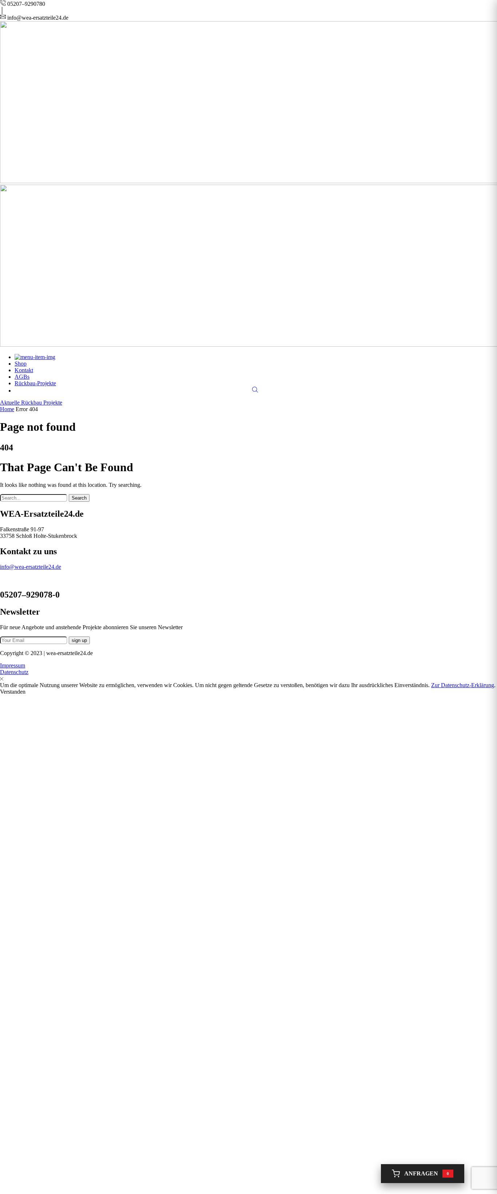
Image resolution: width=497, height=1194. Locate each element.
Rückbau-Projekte (35, 383)
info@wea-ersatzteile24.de (30, 567)
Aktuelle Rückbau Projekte (31, 402)
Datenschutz (14, 672)
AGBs (22, 377)
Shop (21, 363)
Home (7, 409)
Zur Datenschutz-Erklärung (462, 685)
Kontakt (24, 370)
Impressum (12, 665)
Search (79, 498)
